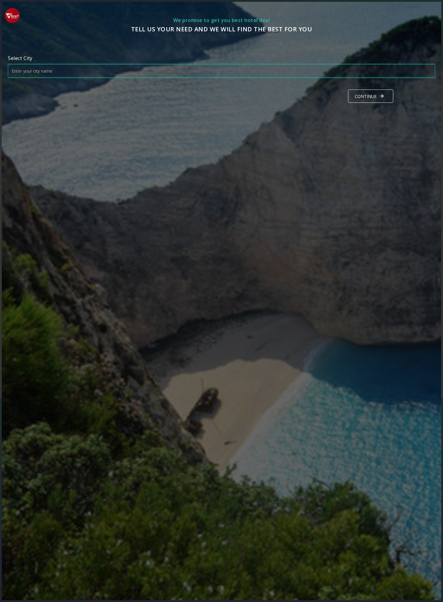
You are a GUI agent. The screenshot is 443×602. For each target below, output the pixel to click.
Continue (366, 96)
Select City (20, 58)
